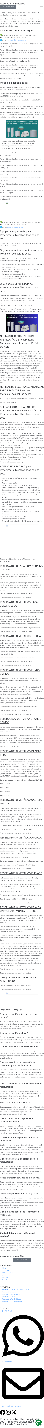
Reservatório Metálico (12, 3)
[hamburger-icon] (41, 6)
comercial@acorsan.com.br (16, 40)
